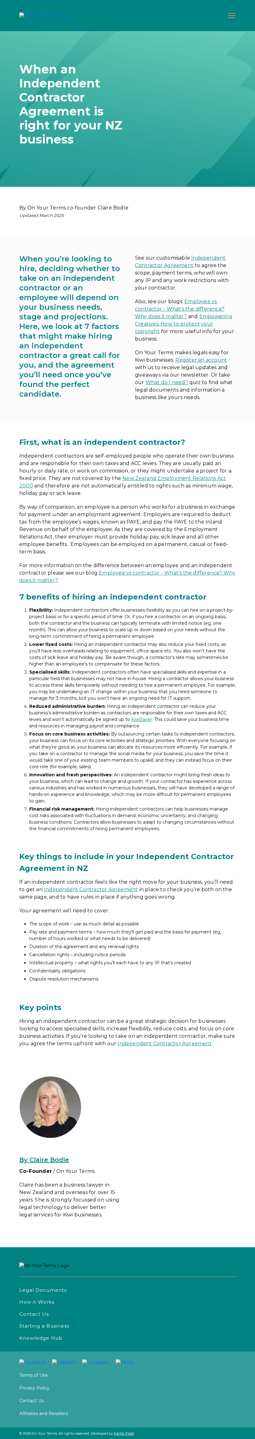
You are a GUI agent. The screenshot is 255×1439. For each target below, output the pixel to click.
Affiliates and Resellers (43, 1413)
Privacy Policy (34, 1388)
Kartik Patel (124, 1433)
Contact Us (31, 1401)
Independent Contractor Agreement (164, 1043)
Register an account (201, 360)
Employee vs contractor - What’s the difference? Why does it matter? (180, 309)
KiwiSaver (141, 719)
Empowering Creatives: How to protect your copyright (183, 323)
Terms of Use (33, 1375)
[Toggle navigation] (230, 15)
